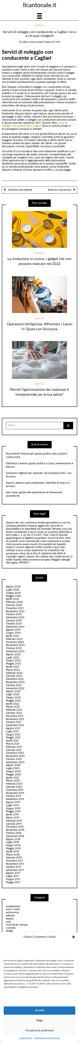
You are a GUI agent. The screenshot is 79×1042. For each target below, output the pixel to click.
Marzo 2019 (12, 817)
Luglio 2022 (12, 694)
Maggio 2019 (13, 811)
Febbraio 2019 (14, 821)
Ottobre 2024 (14, 623)
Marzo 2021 (12, 744)
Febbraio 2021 (14, 747)
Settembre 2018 (15, 836)
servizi (39, 26)
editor (25, 42)
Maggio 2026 (13, 596)
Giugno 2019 (13, 808)
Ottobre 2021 (13, 722)
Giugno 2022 (13, 697)
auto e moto (13, 909)
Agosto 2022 (13, 691)
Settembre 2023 (15, 651)
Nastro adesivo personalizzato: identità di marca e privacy (38, 484)
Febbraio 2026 (14, 602)
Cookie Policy (25, 1038)
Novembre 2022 (15, 682)
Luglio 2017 (12, 876)
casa (8, 922)
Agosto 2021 (13, 728)
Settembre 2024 (15, 627)
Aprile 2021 (12, 740)
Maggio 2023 (13, 663)
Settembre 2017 (15, 870)
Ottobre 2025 (14, 614)
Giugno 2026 (13, 593)
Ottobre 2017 (13, 867)
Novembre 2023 (15, 645)
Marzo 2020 (13, 780)
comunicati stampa (17, 925)
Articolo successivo (59, 189)
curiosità (10, 928)
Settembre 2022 (15, 688)
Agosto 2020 (13, 765)
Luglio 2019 (12, 805)
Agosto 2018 (13, 839)
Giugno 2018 (13, 845)
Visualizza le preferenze (39, 1030)
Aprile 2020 (12, 778)
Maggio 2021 (13, 737)
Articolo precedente (20, 189)
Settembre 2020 (15, 762)
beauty (10, 919)
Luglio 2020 (12, 768)
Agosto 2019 (13, 802)
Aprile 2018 (12, 851)
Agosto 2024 (13, 630)
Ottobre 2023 (14, 648)
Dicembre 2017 (14, 861)
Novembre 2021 (15, 719)
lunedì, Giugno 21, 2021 (48, 42)
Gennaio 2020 (14, 787)
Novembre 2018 (15, 830)
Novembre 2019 (15, 793)
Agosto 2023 (13, 654)
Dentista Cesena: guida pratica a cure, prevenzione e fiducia (39, 465)
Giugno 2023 (13, 660)
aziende (10, 915)
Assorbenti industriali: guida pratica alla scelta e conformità (36, 455)
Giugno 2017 (13, 879)
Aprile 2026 (12, 599)
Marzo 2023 (13, 670)
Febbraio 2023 (14, 673)
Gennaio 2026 (14, 605)
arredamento (13, 906)
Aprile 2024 (12, 636)
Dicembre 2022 (15, 679)
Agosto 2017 (13, 873)
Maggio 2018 (13, 848)
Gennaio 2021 (14, 750)
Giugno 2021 (13, 734)
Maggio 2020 (13, 774)
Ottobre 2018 (13, 833)
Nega (39, 1020)
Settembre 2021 (15, 725)
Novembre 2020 (15, 756)
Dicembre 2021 (14, 716)
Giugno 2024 (13, 633)
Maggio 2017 (13, 882)
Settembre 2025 (15, 617)
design (9, 931)
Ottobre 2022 (14, 685)
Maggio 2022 (13, 700)
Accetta (39, 1010)
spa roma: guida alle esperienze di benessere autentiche (34, 494)
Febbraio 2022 (14, 710)
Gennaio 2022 (14, 713)
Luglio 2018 (12, 842)
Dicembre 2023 (15, 642)
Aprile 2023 (12, 667)
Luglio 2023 (12, 657)
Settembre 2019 (15, 799)
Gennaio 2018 (14, 857)
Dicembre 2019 (14, 790)
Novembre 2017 (15, 864)
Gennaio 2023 (14, 676)
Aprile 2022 (12, 704)
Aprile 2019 (12, 814)
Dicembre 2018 (14, 827)
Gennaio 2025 (14, 620)
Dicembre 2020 (15, 753)
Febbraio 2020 (14, 784)
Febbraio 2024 (14, 639)
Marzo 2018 (12, 855)
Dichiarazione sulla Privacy (47, 1038)
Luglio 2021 (12, 731)
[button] (73, 937)
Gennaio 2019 (14, 824)
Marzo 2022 (13, 707)
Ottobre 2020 (14, 759)
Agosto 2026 (13, 586)
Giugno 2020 (13, 771)
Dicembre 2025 (15, 608)
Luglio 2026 (12, 590)
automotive (12, 912)
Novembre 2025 (15, 611)
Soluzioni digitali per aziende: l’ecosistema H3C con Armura (38, 475)
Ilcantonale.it (39, 5)
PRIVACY (24, 562)
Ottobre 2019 (13, 796)
